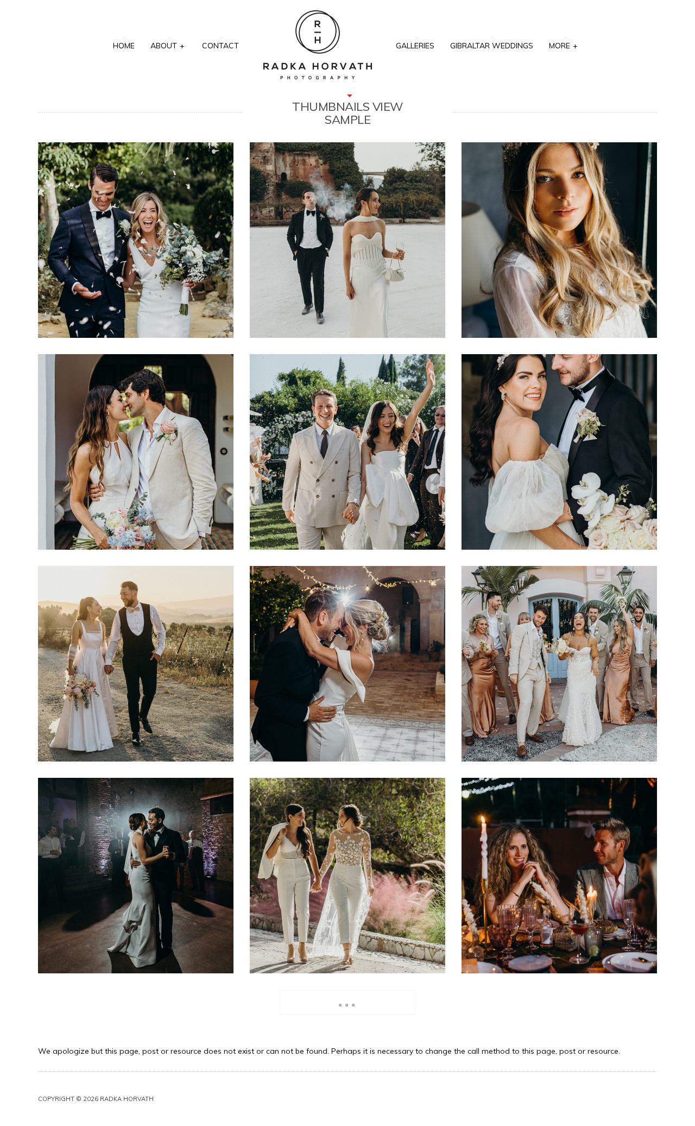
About (167, 46)
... (347, 1000)
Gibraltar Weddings (491, 46)
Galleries (415, 46)
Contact (220, 46)
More (563, 46)
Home (124, 46)
